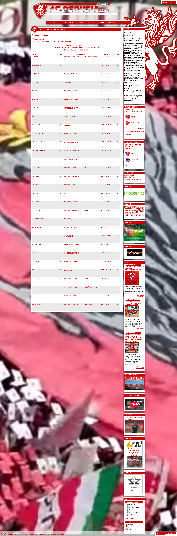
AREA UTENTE (171, 2)
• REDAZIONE (80, 22)
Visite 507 (140, 328)
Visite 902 (140, 366)
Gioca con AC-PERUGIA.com (133, 179)
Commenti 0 (140, 297)
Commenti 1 (140, 368)
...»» (128, 293)
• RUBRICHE (91, 22)
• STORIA (101, 22)
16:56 (129, 529)
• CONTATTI (111, 22)
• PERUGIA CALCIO (53, 22)
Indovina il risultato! (131, 165)
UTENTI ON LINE (170, 534)
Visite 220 (140, 295)
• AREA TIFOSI (68, 22)
